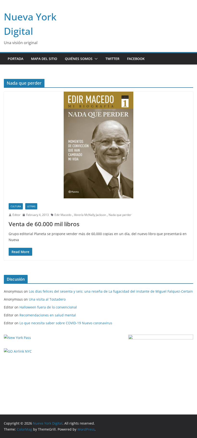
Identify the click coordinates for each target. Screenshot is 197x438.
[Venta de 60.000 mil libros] (98, 145)
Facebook (136, 58)
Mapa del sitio (44, 58)
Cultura (16, 206)
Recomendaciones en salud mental (47, 315)
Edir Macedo (63, 215)
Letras (31, 206)
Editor (16, 215)
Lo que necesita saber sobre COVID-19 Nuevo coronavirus (65, 323)
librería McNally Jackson (90, 215)
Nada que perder (120, 215)
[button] (95, 58)
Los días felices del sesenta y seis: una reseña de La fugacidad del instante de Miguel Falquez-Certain (111, 291)
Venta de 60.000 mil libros (44, 224)
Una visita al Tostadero (47, 299)
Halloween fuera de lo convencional (48, 307)
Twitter (112, 58)
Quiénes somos (78, 58)
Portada (15, 58)
